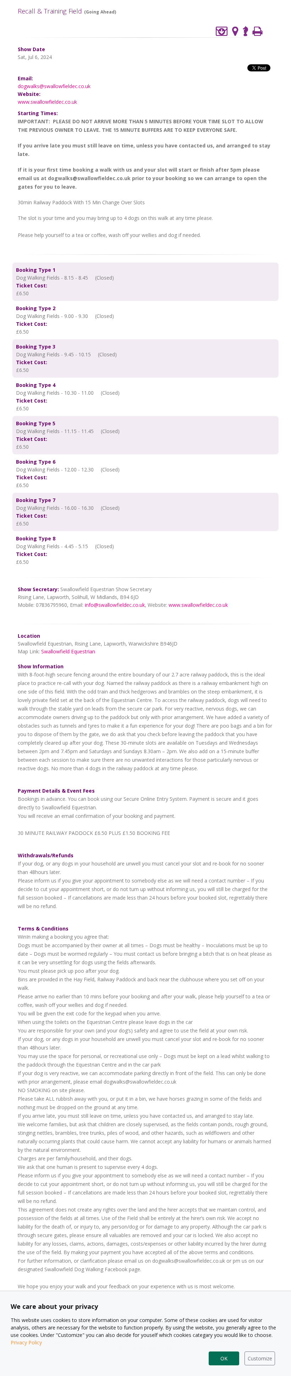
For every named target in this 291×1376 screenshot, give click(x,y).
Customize (260, 1358)
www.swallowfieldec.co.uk (47, 101)
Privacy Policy (26, 1342)
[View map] (235, 31)
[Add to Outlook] (222, 31)
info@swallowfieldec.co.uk (115, 604)
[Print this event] (257, 31)
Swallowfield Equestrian (68, 651)
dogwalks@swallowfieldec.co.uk (54, 86)
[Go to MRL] (245, 30)
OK (223, 1358)
